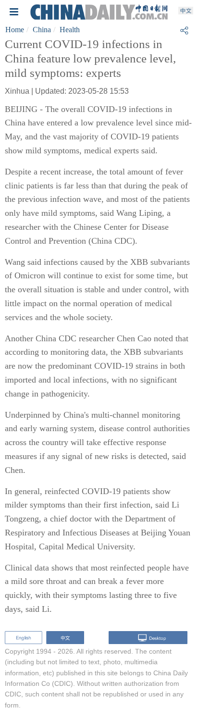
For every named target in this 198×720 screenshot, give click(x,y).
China (42, 29)
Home (14, 29)
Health (70, 29)
